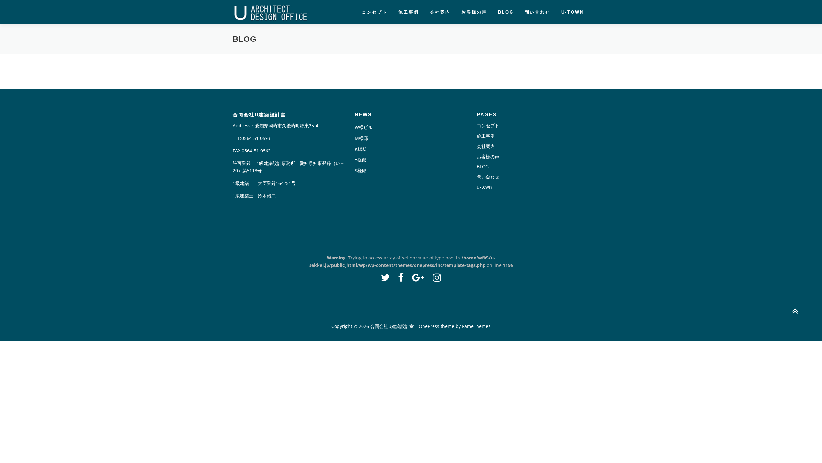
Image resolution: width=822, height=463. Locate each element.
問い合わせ (537, 12)
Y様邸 (360, 160)
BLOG (506, 12)
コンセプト (375, 12)
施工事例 (408, 12)
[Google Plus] (418, 277)
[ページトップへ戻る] (794, 311)
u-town (572, 12)
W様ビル (363, 127)
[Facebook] (401, 277)
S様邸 (360, 171)
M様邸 (361, 138)
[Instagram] (437, 277)
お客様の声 (474, 12)
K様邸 (361, 149)
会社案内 (440, 12)
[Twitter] (385, 277)
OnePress (429, 326)
